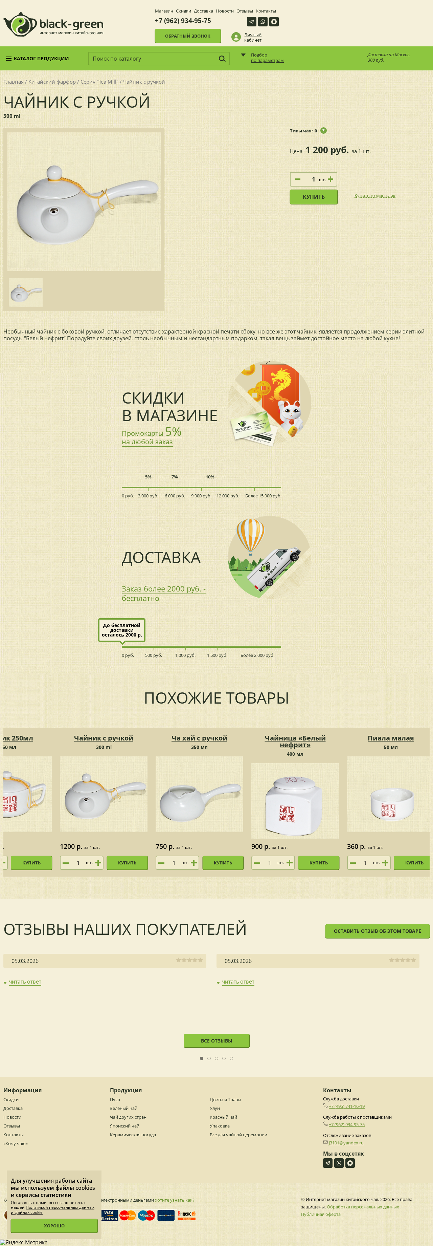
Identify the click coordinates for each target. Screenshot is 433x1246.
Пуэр (115, 1099)
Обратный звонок (187, 36)
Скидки (183, 11)
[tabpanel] (104, 970)
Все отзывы (216, 1040)
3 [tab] (216, 1058)
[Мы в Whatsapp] (263, 21)
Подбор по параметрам (267, 57)
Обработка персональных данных (363, 1207)
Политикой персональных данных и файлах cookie (52, 1209)
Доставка (203, 11)
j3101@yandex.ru (346, 1143)
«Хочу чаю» (15, 1143)
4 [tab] (224, 1058)
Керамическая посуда (133, 1135)
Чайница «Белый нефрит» (295, 741)
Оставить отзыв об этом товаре (377, 931)
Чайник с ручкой (103, 738)
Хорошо (54, 1226)
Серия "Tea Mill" (99, 81)
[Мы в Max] (274, 21)
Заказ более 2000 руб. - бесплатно (164, 593)
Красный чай (223, 1117)
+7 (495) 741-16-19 (347, 1106)
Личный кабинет (252, 37)
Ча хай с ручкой (199, 738)
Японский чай (124, 1126)
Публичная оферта (321, 1214)
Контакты (266, 11)
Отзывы (244, 11)
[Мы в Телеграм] (251, 21)
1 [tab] (201, 1058)
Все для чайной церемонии (238, 1135)
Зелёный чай (123, 1108)
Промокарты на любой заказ (152, 437)
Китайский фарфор (52, 81)
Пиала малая (391, 738)
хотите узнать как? (175, 1200)
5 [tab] (231, 1058)
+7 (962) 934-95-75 (183, 21)
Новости (225, 11)
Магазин (164, 11)
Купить (314, 196)
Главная (13, 81)
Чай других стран (128, 1117)
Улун (215, 1108)
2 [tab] (209, 1058)
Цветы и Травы (225, 1099)
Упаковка (220, 1126)
